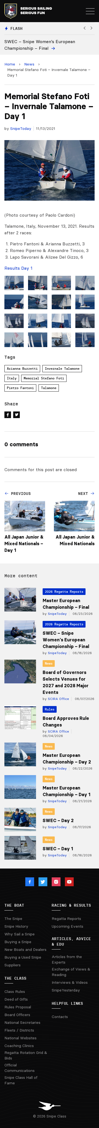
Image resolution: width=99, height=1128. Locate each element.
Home (9, 64)
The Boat (14, 905)
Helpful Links (67, 1003)
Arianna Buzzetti (22, 368)
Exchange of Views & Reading (71, 972)
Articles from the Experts (67, 959)
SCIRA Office (58, 699)
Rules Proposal (17, 1006)
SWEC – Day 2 (58, 820)
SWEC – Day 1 (58, 848)
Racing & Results (71, 905)
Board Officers (17, 1014)
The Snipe (13, 918)
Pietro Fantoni (20, 388)
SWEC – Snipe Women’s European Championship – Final (66, 639)
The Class (15, 978)
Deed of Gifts (16, 999)
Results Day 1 (18, 268)
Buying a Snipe (17, 941)
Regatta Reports (66, 918)
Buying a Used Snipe (22, 957)
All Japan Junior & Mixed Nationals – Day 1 (23, 543)
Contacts (60, 1016)
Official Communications (19, 1068)
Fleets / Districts (19, 1030)
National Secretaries (22, 1022)
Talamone (48, 388)
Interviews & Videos (70, 982)
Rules (49, 709)
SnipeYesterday (66, 990)
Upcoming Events (67, 926)
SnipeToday (20, 128)
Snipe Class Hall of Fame (20, 1080)
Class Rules (14, 991)
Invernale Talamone (62, 368)
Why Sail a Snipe (19, 934)
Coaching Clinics (19, 1045)
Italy (11, 378)
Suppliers (12, 964)
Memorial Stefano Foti (44, 378)
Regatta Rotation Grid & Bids (25, 1055)
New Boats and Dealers (25, 949)
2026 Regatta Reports (64, 591)
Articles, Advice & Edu (71, 941)
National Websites (20, 1037)
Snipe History (16, 926)
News (29, 64)
